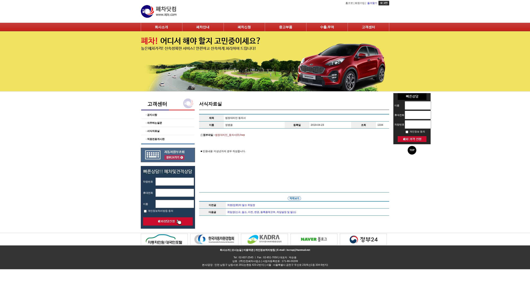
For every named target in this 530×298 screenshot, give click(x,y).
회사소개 (161, 27)
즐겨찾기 (372, 3)
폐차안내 (203, 27)
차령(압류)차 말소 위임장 (241, 205)
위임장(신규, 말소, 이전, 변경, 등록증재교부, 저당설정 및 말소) (261, 212)
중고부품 (285, 27)
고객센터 (368, 27)
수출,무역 (327, 27)
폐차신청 (244, 27)
